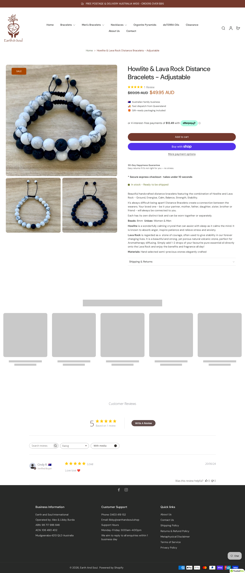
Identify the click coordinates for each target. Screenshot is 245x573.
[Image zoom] (61, 120)
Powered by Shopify (111, 567)
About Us (166, 514)
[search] (223, 28)
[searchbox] (40, 445)
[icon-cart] (238, 28)
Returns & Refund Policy (174, 531)
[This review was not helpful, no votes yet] (212, 481)
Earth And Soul (89, 567)
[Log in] (230, 28)
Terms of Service (170, 542)
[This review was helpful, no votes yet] (206, 481)
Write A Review (143, 423)
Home (89, 50)
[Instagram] (126, 489)
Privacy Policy (168, 547)
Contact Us (167, 520)
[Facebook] (118, 489)
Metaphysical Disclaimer (175, 536)
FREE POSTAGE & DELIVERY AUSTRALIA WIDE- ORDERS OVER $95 (125, 3)
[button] (182, 137)
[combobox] (74, 446)
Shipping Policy (169, 525)
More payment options (182, 154)
